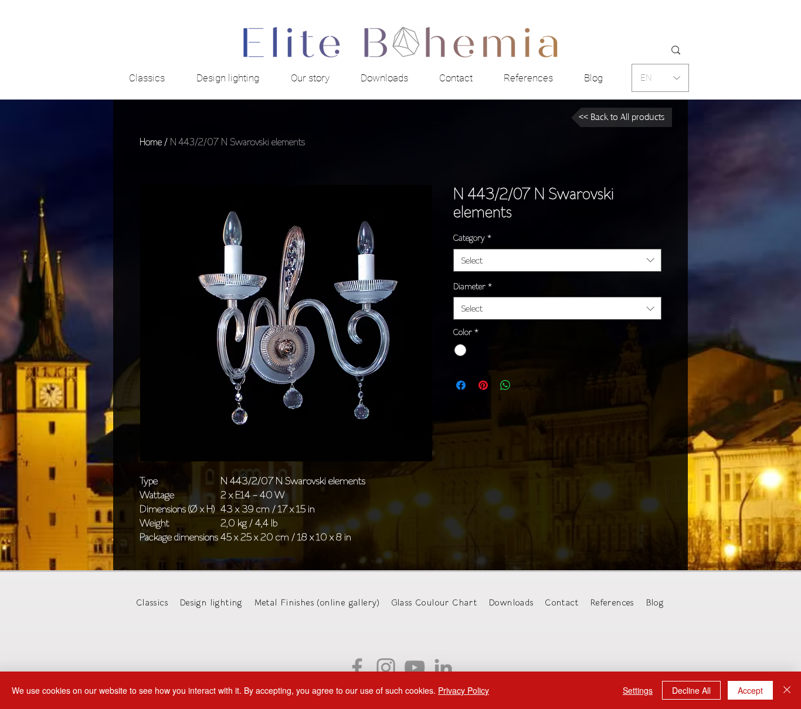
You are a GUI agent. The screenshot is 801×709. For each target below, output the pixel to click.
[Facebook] (357, 667)
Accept (750, 690)
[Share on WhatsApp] (505, 385)
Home (151, 142)
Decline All (691, 690)
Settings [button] (638, 690)
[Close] (787, 690)
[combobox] (557, 260)
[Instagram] (386, 667)
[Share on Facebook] (461, 385)
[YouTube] (414, 667)
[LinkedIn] (443, 667)
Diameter (472, 286)
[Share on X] (528, 385)
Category (472, 237)
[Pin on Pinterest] (483, 385)
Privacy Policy (463, 690)
